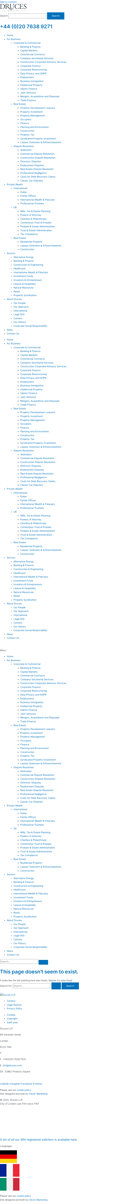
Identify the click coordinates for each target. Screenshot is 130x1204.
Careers (18, 939)
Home (10, 656)
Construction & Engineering (28, 886)
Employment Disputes (32, 786)
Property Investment (31, 733)
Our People (20, 924)
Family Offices (28, 817)
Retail (17, 912)
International (20, 809)
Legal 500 (19, 935)
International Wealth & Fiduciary (37, 820)
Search (4, 15)
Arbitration (26, 771)
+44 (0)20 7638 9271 (26, 26)
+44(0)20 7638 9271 (14, 1053)
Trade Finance (28, 721)
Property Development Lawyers (37, 729)
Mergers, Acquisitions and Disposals (39, 717)
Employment (27, 698)
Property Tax (27, 755)
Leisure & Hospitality (25, 905)
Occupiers (25, 740)
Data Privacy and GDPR (33, 694)
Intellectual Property (31, 706)
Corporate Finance (30, 687)
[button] (65, 650)
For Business (13, 660)
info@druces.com (12, 1065)
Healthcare (20, 889)
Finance (24, 744)
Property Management (32, 736)
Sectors (11, 874)
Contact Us (13, 954)
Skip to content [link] (8, 2)
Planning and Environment (34, 748)
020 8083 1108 (8, 644)
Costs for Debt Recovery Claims (37, 798)
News (10, 951)
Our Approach (21, 928)
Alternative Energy (24, 878)
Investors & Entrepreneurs (28, 901)
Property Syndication (25, 916)
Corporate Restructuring (33, 690)
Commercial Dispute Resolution (37, 775)
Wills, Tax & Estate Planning (35, 832)
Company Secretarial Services (36, 679)
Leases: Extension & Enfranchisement (40, 763)
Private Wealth (15, 805)
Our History (20, 943)
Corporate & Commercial (27, 664)
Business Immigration (32, 702)
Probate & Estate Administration (37, 847)
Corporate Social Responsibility (30, 947)
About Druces (14, 920)
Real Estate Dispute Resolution (37, 790)
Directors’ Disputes (30, 782)
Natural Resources (24, 908)
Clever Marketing (38, 1093)
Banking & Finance (30, 668)
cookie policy (24, 1090)
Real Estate (20, 725)
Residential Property (31, 863)
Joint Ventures (28, 713)
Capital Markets (28, 671)
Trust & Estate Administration (36, 851)
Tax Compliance (29, 855)
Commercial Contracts (32, 675)
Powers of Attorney (30, 836)
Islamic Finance (28, 710)
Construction (27, 752)
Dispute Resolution (24, 767)
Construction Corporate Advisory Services (43, 683)
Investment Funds (23, 897)
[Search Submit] (56, 986)
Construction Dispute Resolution (37, 778)
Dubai (23, 813)
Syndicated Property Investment (38, 759)
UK (15, 828)
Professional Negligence (33, 794)
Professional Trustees (32, 824)
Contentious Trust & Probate (35, 844)
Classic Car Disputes (31, 801)
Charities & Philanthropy (33, 840)
